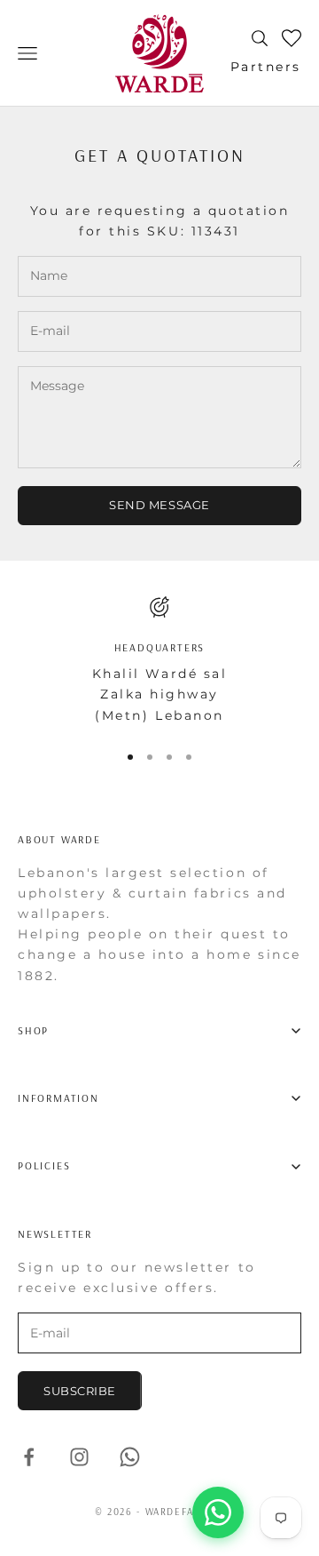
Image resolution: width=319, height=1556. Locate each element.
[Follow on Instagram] (79, 1457)
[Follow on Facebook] (29, 1457)
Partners (265, 67)
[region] (159, 661)
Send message (159, 505)
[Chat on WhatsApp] (218, 1512)
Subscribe (79, 1391)
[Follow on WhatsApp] (130, 1457)
